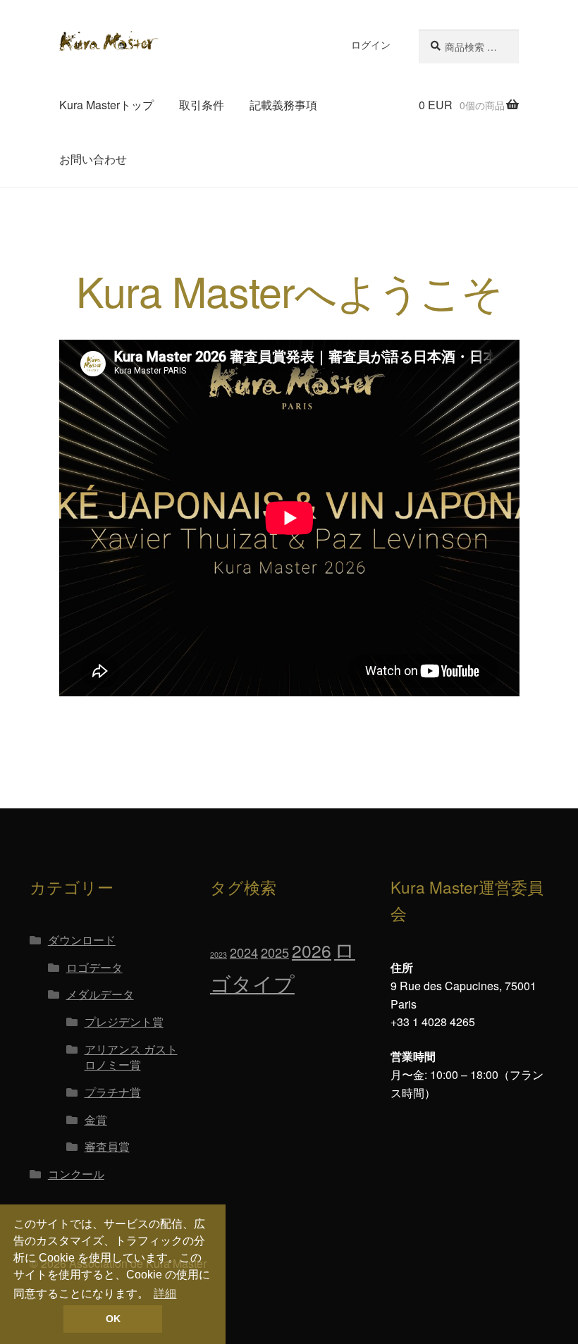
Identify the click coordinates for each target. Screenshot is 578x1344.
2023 (218, 954)
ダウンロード (82, 940)
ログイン (371, 44)
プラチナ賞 (113, 1092)
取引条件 (201, 105)
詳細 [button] (165, 1294)
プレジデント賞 (124, 1021)
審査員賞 (107, 1146)
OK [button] (113, 1318)
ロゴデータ (94, 967)
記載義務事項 (283, 105)
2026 (311, 950)
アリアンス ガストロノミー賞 (131, 1057)
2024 (244, 952)
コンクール (76, 1174)
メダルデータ (100, 994)
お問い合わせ (93, 159)
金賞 (96, 1119)
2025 (275, 952)
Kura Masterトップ (106, 105)
